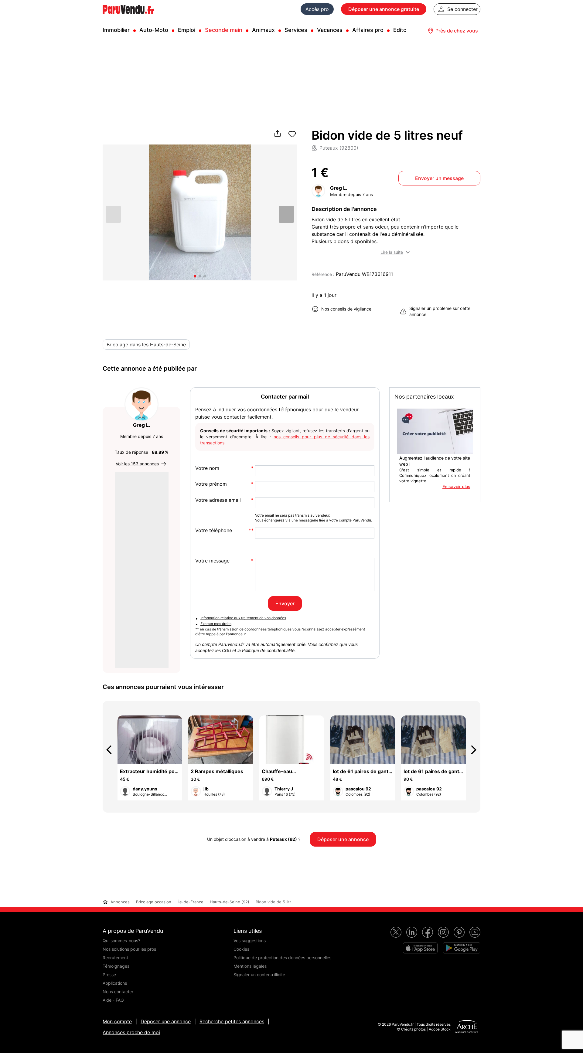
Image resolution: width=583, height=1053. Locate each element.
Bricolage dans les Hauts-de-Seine (146, 344)
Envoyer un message (439, 178)
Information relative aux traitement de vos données (243, 618)
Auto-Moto (153, 30)
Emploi (186, 30)
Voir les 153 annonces (137, 463)
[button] (286, 214)
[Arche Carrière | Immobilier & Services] (466, 1027)
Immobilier (116, 30)
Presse (109, 974)
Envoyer (285, 603)
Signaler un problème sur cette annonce (439, 311)
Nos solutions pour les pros (129, 949)
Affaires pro (368, 30)
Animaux (263, 30)
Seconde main (223, 30)
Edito (400, 30)
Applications (115, 983)
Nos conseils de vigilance (346, 308)
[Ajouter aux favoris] (292, 134)
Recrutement (115, 957)
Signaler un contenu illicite (259, 974)
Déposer (383, 9)
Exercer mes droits (215, 623)
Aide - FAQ (113, 1000)
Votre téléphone (213, 530)
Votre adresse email (218, 500)
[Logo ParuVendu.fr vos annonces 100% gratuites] (128, 16)
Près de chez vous (456, 31)
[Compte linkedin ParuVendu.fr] (411, 932)
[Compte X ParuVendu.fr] (395, 932)
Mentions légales (250, 966)
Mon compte (117, 1021)
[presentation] (111, 749)
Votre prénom (211, 484)
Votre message (212, 561)
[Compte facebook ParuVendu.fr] (427, 932)
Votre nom (207, 468)
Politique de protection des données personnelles (282, 957)
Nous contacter (118, 991)
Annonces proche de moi (131, 1032)
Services (296, 30)
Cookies (241, 949)
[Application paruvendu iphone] (420, 948)
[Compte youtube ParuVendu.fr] (474, 932)
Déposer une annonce (166, 1021)
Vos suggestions (250, 940)
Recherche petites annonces (231, 1021)
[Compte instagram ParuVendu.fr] (443, 932)
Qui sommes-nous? (121, 940)
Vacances (330, 30)
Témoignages (116, 966)
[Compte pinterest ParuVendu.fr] (459, 932)
